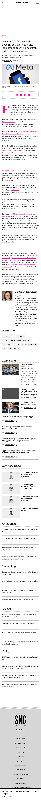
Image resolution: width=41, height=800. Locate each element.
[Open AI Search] (6, 2)
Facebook (8, 344)
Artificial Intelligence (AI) (26, 344)
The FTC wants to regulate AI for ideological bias (27, 366)
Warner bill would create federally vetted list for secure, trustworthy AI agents (29, 392)
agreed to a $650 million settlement (12, 150)
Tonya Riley (8, 60)
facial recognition (11, 348)
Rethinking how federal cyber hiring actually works (28, 487)
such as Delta (15, 190)
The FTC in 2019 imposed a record (13, 171)
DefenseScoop (20, 743)
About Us (20, 729)
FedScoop (20, 739)
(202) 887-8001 (20, 783)
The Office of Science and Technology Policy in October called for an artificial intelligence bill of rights (20, 257)
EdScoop (20, 752)
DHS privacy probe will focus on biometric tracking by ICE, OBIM (17, 428)
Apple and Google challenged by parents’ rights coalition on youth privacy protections (19, 452)
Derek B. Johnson (30, 385)
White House (9, 336)
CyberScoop (20, 757)
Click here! (7, 797)
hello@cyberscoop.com (20, 788)
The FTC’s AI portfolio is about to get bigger (17, 417)
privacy (21, 336)
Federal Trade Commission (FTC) (17, 340)
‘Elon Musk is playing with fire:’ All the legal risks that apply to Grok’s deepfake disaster (19, 440)
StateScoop (20, 748)
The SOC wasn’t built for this (29, 510)
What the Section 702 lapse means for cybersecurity (29, 475)
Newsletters (20, 770)
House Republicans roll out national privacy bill (30, 403)
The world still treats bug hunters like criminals (29, 498)
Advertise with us (20, 774)
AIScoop (20, 761)
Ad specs (20, 779)
